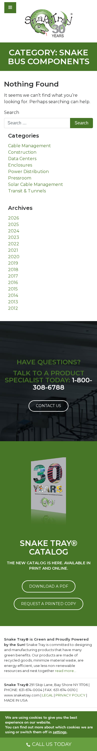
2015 (13, 289)
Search (11, 112)
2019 (13, 263)
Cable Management (29, 145)
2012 (13, 308)
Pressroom (19, 178)
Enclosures (20, 165)
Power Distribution (28, 171)
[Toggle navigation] (24, 7)
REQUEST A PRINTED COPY (48, 603)
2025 (13, 224)
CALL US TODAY (51, 744)
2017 (13, 276)
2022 (13, 243)
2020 (13, 256)
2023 (13, 237)
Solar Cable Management (35, 184)
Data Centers (22, 158)
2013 (13, 301)
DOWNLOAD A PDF (48, 586)
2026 (13, 218)
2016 (13, 282)
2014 (13, 295)
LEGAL (47, 695)
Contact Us (48, 405)
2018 (13, 269)
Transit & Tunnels (27, 190)
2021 (13, 250)
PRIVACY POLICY (70, 695)
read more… (65, 671)
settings (60, 732)
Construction (22, 152)
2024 (13, 230)
